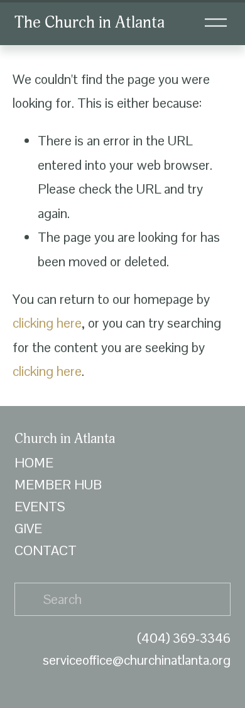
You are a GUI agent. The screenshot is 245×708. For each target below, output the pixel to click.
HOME (33, 462)
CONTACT (45, 550)
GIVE (28, 528)
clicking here (47, 323)
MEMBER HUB (58, 484)
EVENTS (39, 506)
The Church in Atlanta (89, 23)
